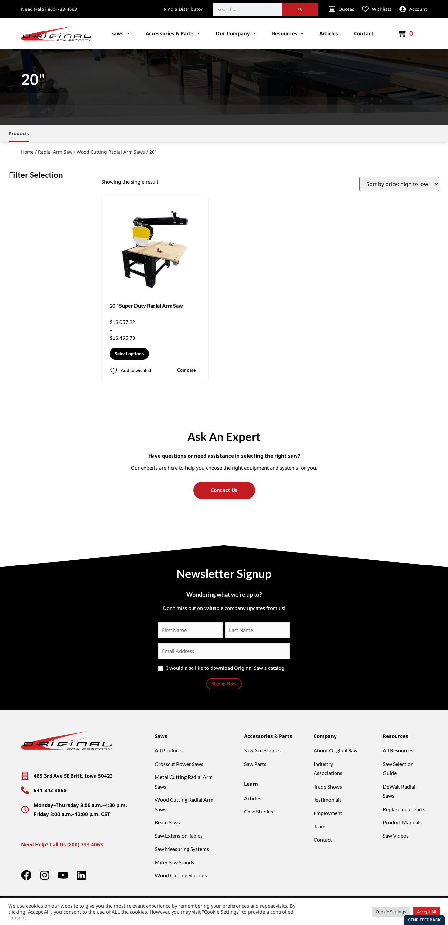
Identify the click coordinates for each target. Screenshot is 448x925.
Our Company (233, 33)
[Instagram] (44, 875)
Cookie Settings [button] (391, 912)
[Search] (300, 9)
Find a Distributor (183, 9)
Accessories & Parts (170, 33)
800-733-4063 (62, 9)
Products (19, 133)
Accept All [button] (426, 912)
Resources (284, 33)
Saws (117, 33)
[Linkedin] (81, 875)
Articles (328, 33)
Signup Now (224, 683)
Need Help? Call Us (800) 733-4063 (62, 844)
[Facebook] (26, 875)
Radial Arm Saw (55, 152)
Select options (129, 353)
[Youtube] (63, 875)
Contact (364, 33)
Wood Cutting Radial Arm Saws (111, 152)
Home (27, 152)
